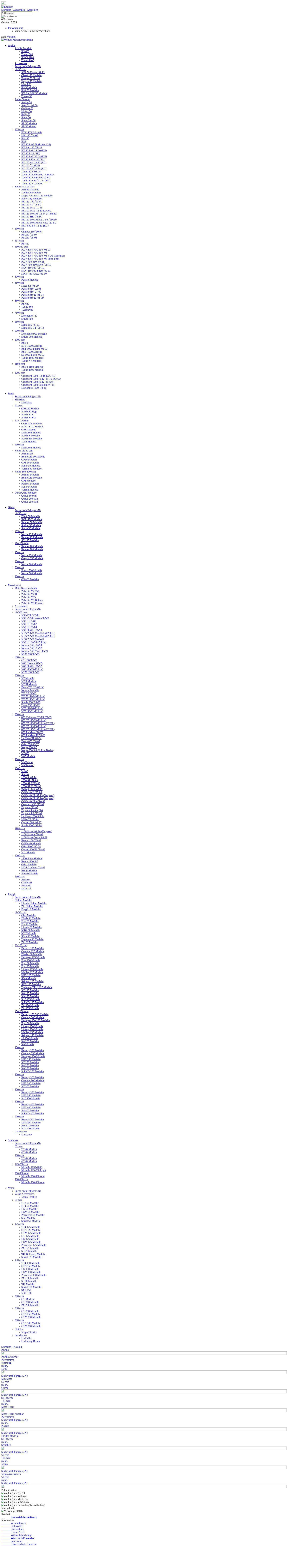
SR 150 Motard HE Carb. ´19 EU (39, 219)
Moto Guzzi (14, 585)
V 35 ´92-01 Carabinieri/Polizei (37, 636)
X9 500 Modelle (30, 1125)
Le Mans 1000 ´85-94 (32, 816)
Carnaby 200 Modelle (32, 1017)
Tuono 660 (27, 54)
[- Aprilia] (144, 1353)
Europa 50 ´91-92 (30, 78)
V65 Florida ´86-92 (31, 666)
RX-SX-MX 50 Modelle (34, 93)
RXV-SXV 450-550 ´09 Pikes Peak (40, 258)
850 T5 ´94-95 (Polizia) (33, 726)
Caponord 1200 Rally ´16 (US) (37, 381)
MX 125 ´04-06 (29, 135)
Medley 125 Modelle (32, 972)
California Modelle (31, 843)
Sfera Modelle (28, 978)
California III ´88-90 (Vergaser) (37, 798)
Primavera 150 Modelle (33, 1275)
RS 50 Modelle (29, 87)
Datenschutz (12, 1529)
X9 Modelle (27, 1044)
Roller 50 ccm (22, 99)
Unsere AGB (12, 1532)
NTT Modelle (28, 933)
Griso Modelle (28, 864)
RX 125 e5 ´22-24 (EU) (34, 156)
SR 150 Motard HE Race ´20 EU (38, 222)
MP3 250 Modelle (30, 1059)
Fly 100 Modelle (30, 963)
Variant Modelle (29, 489)
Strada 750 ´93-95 (30, 702)
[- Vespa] (144, 1468)
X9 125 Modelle (30, 996)
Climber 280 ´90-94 (31, 231)
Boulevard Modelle (31, 477)
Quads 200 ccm (29, 498)
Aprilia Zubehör (23, 48)
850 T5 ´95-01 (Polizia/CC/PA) (37, 729)
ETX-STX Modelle (31, 132)
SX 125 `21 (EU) (30, 165)
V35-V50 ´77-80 (30, 615)
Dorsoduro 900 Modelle (34, 333)
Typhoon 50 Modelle (32, 939)
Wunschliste (19, 9)
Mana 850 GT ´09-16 (32, 327)
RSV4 (24, 342)
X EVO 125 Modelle (32, 1002)
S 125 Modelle (29, 1251)
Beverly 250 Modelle (32, 1050)
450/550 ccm (21, 246)
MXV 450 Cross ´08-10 (34, 273)
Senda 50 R (27, 414)
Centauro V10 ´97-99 (32, 804)
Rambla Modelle (30, 483)
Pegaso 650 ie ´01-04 (32, 294)
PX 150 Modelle (30, 1278)
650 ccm (19, 282)
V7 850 (25, 753)
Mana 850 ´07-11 (30, 324)
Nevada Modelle (30, 690)
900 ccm (19, 330)
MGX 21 (26, 888)
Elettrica (19, 1329)
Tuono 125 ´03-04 (30, 171)
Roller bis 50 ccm (24, 450)
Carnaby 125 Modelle (32, 951)
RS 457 (25, 243)
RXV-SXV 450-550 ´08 (34, 252)
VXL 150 (26, 1293)
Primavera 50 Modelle (33, 1215)
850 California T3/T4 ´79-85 (36, 717)
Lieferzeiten (12, 1526)
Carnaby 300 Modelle (32, 1080)
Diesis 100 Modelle (31, 954)
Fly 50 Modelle (29, 924)
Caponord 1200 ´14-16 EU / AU (38, 375)
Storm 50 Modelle (30, 528)
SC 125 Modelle (30, 540)
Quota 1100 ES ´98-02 (33, 849)
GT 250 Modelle (30, 1311)
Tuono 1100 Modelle (32, 369)
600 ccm (19, 276)
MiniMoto (20, 399)
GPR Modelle (28, 429)
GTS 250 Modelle (30, 1314)
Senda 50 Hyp (28, 411)
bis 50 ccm (20, 69)
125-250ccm (21, 1164)
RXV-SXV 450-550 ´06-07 (35, 249)
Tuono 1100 (27, 60)
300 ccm (19, 561)
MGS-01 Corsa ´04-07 (33, 867)
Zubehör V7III (29, 594)
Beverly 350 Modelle (32, 1092)
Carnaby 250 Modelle (32, 1053)
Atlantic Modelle (30, 189)
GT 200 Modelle (30, 1302)
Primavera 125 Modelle (33, 1245)
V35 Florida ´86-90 (31, 630)
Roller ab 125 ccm (24, 186)
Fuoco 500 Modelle (31, 570)
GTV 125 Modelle (31, 1233)
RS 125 (25, 138)
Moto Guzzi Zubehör (26, 588)
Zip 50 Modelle (29, 942)
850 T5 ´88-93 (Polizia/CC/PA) (37, 723)
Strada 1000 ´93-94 (31, 825)
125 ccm (19, 129)
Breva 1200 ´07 (29, 861)
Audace (25, 879)
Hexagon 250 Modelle (33, 1056)
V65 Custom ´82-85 (31, 663)
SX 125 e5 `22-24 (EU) (33, 168)
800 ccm (19, 576)
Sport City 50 (28, 120)
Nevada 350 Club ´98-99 (34, 651)
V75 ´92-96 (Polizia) (32, 708)
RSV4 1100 (27, 57)
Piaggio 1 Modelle (31, 909)
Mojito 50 (26, 111)
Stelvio (25, 774)
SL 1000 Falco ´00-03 (32, 354)
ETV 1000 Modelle (31, 345)
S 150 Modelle (29, 1281)
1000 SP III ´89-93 (31, 786)
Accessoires (21, 63)
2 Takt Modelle (29, 1149)
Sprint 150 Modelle (31, 1287)
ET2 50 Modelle (30, 1203)
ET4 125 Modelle (30, 1227)
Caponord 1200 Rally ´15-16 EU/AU (41, 378)
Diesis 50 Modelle (30, 918)
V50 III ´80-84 (29, 627)
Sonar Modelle (29, 486)
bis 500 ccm (21, 612)
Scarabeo (13, 1140)
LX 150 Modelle (30, 1269)
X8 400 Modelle (30, 1110)
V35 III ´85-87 (29, 624)
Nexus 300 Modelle (31, 564)
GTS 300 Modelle (30, 1323)
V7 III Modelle (29, 684)
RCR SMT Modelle (31, 519)
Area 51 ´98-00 (29, 105)
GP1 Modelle (28, 480)
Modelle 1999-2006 (31, 1167)
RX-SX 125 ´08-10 (31, 147)
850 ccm (19, 321)
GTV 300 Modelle (31, 1326)
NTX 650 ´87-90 (30, 672)
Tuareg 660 (27, 309)
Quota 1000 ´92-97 (31, 822)
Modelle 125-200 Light (33, 1170)
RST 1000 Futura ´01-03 (34, 348)
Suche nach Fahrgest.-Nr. (28, 66)
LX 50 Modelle (29, 1209)
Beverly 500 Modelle (32, 1119)
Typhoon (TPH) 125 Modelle (36, 987)
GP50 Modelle (29, 459)
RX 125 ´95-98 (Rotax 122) (36, 144)
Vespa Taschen (29, 1197)
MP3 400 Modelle (30, 1107)
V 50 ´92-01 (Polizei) (32, 639)
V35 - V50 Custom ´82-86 (35, 618)
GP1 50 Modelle (30, 462)
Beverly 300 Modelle (32, 1077)
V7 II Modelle (28, 681)
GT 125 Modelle (30, 1236)
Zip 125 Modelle (30, 1008)
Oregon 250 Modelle (32, 558)
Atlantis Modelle (30, 474)
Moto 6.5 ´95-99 (30, 285)
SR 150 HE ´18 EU (31, 216)
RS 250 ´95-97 (29, 234)
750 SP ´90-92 (28, 693)
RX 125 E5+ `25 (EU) (33, 159)
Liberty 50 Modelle (31, 927)
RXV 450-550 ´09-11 (32, 261)
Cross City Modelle (31, 423)
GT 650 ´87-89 (29, 660)
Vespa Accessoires (24, 1194)
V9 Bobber (27, 762)
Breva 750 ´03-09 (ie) (32, 687)
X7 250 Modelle (30, 1062)
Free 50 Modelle (30, 921)
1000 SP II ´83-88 (30, 783)
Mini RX (26, 84)
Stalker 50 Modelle (31, 525)
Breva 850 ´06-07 (30, 741)
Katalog (18, 1346)
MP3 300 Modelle (30, 1083)
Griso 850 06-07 (30, 744)
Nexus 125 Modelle (31, 534)
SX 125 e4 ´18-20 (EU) (33, 162)
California (26, 882)
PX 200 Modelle (30, 1305)
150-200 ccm (21, 1011)
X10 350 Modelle (30, 1098)
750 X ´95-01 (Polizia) (33, 699)
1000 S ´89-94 (28, 777)
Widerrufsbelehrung (16, 1535)
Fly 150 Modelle (30, 1023)
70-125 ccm (21, 945)
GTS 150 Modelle (30, 1266)
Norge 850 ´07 (29, 747)
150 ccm (19, 1260)
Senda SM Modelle (31, 438)
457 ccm (19, 240)
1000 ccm (20, 339)
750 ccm (19, 312)
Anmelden (32, 9)
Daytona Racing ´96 (32, 810)
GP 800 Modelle (30, 579)
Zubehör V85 (28, 597)
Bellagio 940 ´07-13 (31, 789)
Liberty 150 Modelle (32, 1026)
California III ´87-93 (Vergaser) (37, 795)
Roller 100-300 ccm (25, 471)
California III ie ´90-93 (33, 801)
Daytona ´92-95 (29, 807)
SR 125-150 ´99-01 (31, 201)
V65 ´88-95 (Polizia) (32, 669)
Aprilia (11, 45)
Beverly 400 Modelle (32, 1104)
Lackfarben (21, 1131)
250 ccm (19, 228)
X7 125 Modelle (30, 990)
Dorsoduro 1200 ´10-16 (33, 387)
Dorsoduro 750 (29, 315)
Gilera (11, 507)
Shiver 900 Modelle (31, 336)
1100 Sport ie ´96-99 (32, 834)
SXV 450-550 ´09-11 (32, 267)
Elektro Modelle (23, 900)
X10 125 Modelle (30, 999)
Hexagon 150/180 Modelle (35, 1020)
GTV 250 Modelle (31, 1317)
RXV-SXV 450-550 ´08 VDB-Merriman (43, 255)
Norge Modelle (29, 870)
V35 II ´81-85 (28, 621)
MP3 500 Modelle (30, 1122)
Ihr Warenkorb (15, 28)
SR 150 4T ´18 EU (31, 204)
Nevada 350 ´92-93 (31, 645)
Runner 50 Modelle (31, 522)
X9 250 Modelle (30, 1068)
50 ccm (18, 405)
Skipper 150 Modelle (32, 1035)
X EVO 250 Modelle (32, 1071)
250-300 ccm (21, 1173)
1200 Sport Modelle (31, 858)
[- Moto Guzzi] (144, 1410)
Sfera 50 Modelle (30, 936)
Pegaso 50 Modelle (31, 81)
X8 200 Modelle (30, 1041)
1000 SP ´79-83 (29, 780)
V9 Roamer (27, 765)
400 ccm (19, 1101)
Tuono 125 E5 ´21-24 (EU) (35, 180)
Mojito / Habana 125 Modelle (36, 195)
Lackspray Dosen (30, 1341)
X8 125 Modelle (30, 993)
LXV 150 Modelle (31, 1272)
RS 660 (25, 51)
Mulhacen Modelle (31, 432)
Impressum (11, 1541)
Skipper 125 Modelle (32, 981)
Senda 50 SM (28, 417)
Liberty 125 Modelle (32, 969)
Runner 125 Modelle (32, 537)
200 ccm (19, 1296)
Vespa (11, 1187)
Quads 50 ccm (28, 495)
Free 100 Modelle (30, 960)
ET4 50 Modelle (30, 1206)
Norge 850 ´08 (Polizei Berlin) (37, 750)
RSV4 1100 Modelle (32, 366)
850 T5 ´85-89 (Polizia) (33, 720)
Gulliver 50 (27, 108)
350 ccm (19, 1089)
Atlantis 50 (27, 453)
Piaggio (12, 894)
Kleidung (6, 1362)
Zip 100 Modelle (30, 1005)
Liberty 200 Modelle (32, 1029)
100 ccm (19, 1155)
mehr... (4, 1365)
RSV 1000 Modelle (31, 351)
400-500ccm (21, 1179)
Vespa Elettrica (29, 1332)
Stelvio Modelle (29, 873)
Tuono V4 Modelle (31, 360)
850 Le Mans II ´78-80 (33, 735)
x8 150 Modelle (29, 1038)
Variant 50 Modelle (31, 468)
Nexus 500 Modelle (31, 573)
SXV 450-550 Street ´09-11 (35, 270)
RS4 (23, 141)
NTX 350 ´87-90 (30, 654)
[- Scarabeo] (144, 1449)
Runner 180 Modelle (32, 546)
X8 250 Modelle (30, 1065)
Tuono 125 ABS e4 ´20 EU (35, 177)
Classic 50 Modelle (31, 75)
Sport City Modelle (31, 198)
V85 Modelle (28, 756)
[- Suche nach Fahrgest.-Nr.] (144, 1487)
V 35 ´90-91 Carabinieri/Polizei (37, 633)
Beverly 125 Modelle (32, 948)
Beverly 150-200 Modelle (34, 1014)
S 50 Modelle (28, 1218)
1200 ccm (20, 372)
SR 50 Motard (28, 126)
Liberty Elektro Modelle (34, 903)
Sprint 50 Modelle (30, 1221)
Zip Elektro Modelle (32, 906)
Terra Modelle (28, 441)
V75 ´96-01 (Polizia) (32, 711)
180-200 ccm (21, 543)
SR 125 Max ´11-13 (31, 207)
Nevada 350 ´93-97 (31, 648)
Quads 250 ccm (29, 501)
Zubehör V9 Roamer (32, 603)
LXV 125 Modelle (31, 1242)
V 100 (24, 771)
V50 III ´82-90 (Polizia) (33, 642)
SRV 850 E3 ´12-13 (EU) (34, 225)
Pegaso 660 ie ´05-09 (32, 297)
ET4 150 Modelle (30, 1263)
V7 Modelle (27, 678)
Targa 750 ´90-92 (30, 705)
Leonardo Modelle (31, 192)
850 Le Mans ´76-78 (32, 732)
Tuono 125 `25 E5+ (31, 183)
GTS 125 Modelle (30, 1230)
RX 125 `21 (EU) (30, 153)
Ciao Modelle (28, 915)
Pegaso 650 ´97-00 (31, 291)
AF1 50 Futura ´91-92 (33, 72)
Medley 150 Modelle (32, 1032)
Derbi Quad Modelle (25, 492)
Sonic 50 (26, 117)
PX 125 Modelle (30, 1248)
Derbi (11, 393)
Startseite (6, 9)
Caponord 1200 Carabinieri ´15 (37, 384)
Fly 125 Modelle (30, 966)
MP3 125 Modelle (30, 975)
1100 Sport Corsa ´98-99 (34, 837)
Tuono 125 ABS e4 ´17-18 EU (37, 174)
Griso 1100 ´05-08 (31, 846)
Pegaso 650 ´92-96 (31, 288)
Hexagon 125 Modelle (33, 957)
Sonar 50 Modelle (30, 465)
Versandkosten (13, 1523)
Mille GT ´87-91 (30, 819)
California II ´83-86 (31, 792)
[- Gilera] (144, 1391)
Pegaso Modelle (29, 279)
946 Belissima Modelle (33, 1254)
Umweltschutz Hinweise (18, 1544)
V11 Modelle (28, 852)
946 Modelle (28, 1284)
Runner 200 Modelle (32, 549)
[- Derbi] (144, 1372)
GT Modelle (27, 1299)
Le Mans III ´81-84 (31, 738)
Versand (11, 36)
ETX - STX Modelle (32, 426)
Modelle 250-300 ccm (32, 1176)
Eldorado (26, 885)
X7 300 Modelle (30, 1086)
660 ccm (19, 300)
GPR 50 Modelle (30, 408)
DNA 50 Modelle (30, 516)
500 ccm (19, 567)
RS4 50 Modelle (30, 90)
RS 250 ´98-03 (29, 237)
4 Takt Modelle (29, 1152)
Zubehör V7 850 (30, 591)
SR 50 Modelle (29, 123)
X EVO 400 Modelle (32, 1113)
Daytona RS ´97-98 (31, 813)
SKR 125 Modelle (31, 984)
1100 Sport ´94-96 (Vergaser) (36, 831)
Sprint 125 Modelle (31, 1257)
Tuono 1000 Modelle (32, 357)
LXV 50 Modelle (30, 1212)
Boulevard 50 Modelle (33, 456)
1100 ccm (20, 363)
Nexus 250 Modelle (31, 555)
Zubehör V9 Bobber (32, 600)
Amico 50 (26, 102)
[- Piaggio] (144, 1430)
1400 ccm (20, 876)
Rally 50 (25, 114)
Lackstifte (26, 1134)
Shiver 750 (27, 318)
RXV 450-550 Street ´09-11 (36, 264)
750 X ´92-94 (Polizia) (33, 696)
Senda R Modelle (30, 435)
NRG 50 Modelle (30, 930)
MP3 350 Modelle (30, 1095)
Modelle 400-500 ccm (32, 1182)
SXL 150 (26, 1290)
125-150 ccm (21, 420)
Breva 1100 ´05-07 (31, 840)
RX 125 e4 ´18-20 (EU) (34, 150)
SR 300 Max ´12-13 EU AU (36, 210)
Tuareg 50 (26, 96)
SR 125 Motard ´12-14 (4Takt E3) (39, 213)
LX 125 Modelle (30, 1239)
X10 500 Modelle (30, 1128)
